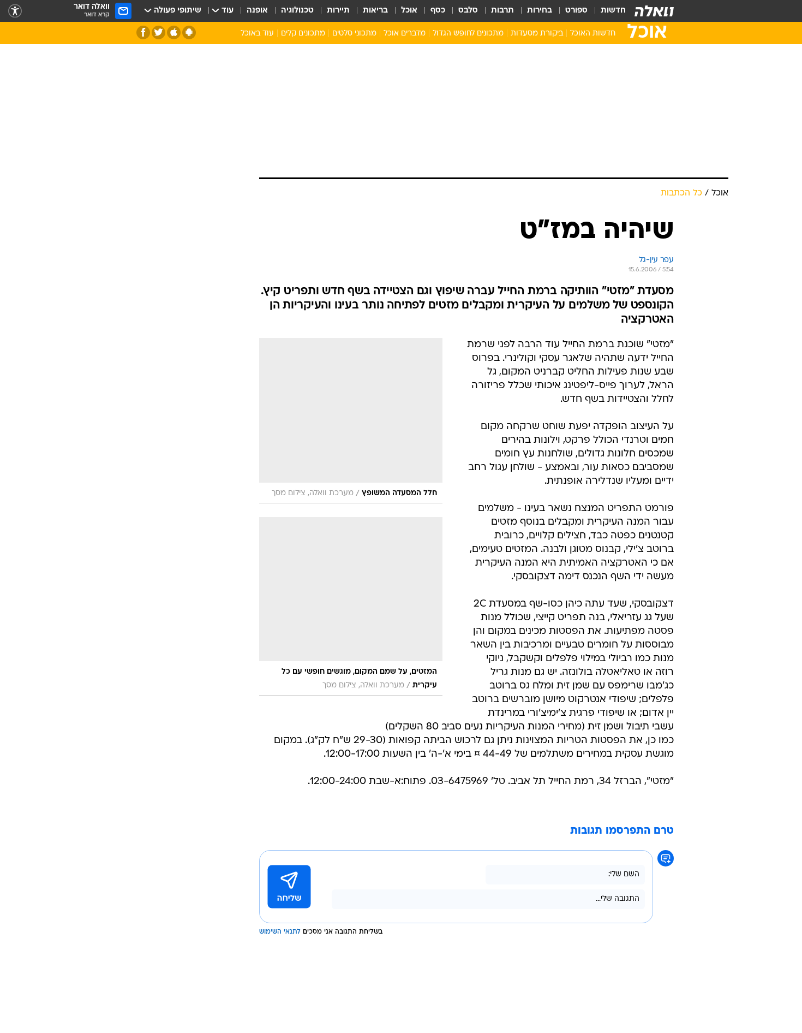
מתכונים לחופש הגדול (468, 33)
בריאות (375, 11)
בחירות (539, 11)
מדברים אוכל (405, 33)
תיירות (338, 11)
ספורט (576, 11)
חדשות (613, 11)
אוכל (409, 11)
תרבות (502, 11)
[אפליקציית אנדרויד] (189, 32)
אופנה (257, 11)
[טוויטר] (158, 32)
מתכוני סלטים (354, 33)
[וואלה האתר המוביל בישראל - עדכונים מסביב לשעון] (654, 10)
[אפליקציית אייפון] (174, 32)
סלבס (468, 11)
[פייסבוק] (143, 32)
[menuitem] (607, 11)
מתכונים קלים (303, 33)
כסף (437, 11)
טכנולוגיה (297, 11)
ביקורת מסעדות (537, 33)
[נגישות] (15, 11)
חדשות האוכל (592, 33)
